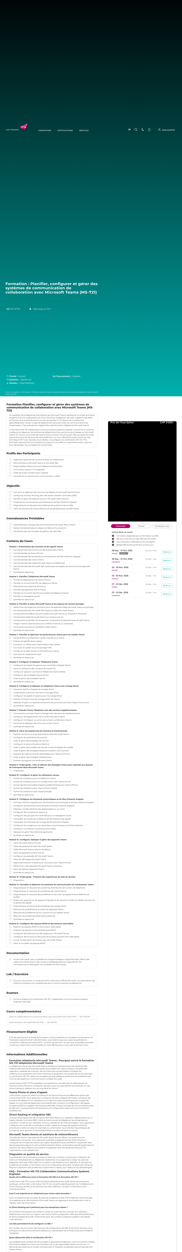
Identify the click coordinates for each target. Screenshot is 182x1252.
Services (84, 130)
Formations (44, 130)
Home (7, 392)
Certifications (65, 130)
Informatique (26, 392)
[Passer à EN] (128, 129)
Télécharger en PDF (42, 309)
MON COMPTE (168, 130)
